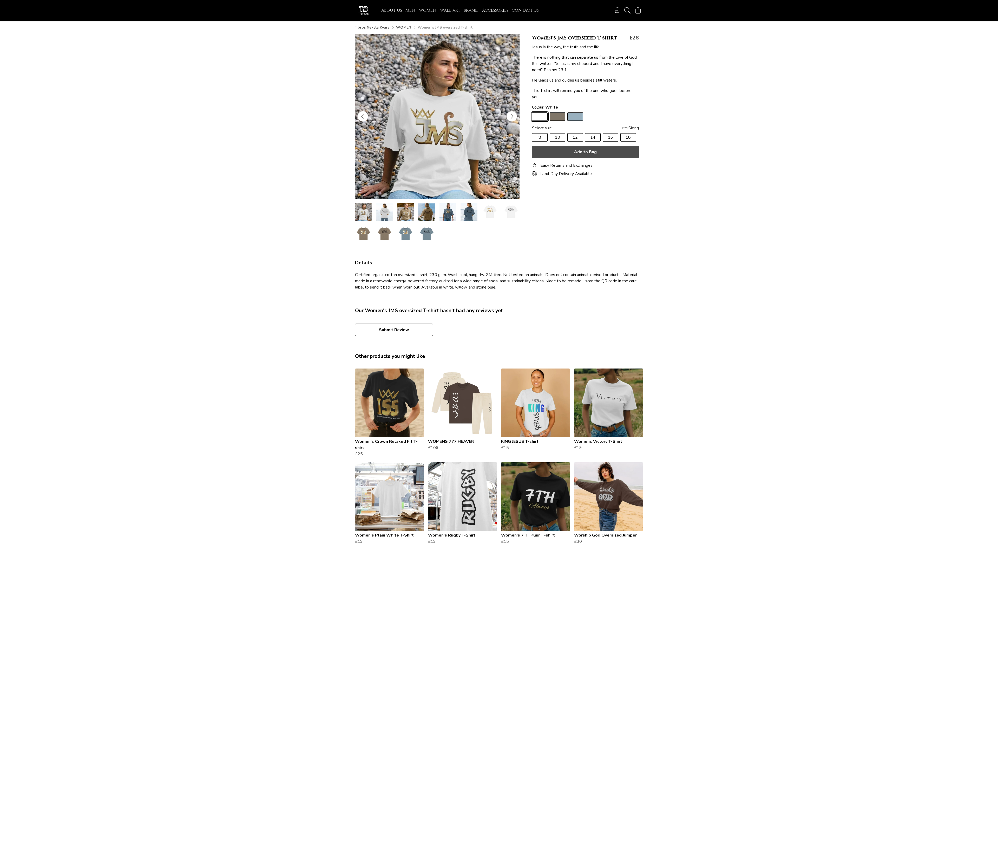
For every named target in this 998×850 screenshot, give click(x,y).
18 (628, 137)
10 (557, 137)
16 (610, 137)
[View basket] (638, 10)
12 (575, 137)
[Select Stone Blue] (575, 116)
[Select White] (540, 116)
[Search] (627, 10)
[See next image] (512, 116)
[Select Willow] (557, 116)
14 (592, 137)
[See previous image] (363, 116)
